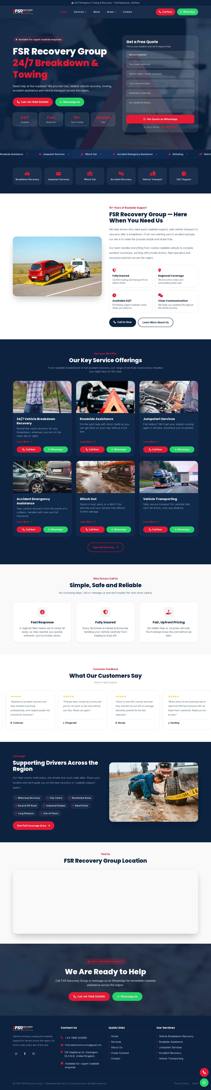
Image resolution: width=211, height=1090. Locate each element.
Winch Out (88, 499)
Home (64, 12)
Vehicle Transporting (160, 499)
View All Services (104, 547)
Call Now (167, 12)
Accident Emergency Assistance (33, 501)
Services (79, 12)
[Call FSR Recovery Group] (204, 1072)
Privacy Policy (181, 1083)
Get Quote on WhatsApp (162, 119)
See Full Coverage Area (32, 825)
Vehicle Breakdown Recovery (176, 1036)
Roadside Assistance (96, 419)
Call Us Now (124, 322)
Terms (195, 1083)
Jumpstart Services (159, 419)
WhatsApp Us (71, 102)
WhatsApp (189, 12)
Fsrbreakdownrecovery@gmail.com (83, 1045)
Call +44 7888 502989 (35, 102)
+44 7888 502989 (168, 127)
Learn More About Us (156, 322)
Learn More (23, 441)
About (96, 12)
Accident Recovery (170, 1052)
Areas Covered (120, 1052)
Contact (127, 12)
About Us (116, 1047)
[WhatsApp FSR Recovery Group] (204, 1082)
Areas (110, 12)
